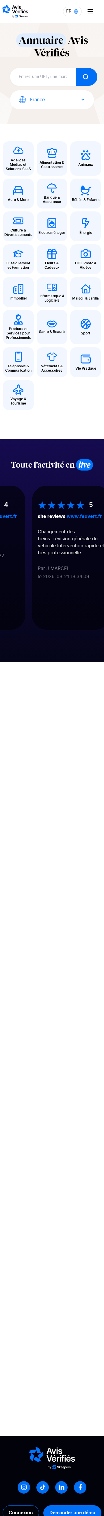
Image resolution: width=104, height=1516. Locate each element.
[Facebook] (80, 1487)
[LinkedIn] (61, 1487)
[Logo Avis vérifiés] (15, 11)
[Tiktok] (42, 1487)
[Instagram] (24, 1487)
